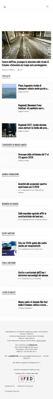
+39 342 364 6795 (30, 349)
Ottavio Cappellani (26, 308)
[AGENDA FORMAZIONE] (10, 172)
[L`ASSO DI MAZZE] (8, 290)
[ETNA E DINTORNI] (9, 260)
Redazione (5, 70)
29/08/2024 (11, 70)
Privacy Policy (25, 386)
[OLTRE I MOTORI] (8, 231)
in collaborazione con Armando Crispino (33, 219)
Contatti (10, 386)
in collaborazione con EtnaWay (30, 278)
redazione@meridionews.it (28, 347)
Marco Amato (24, 161)
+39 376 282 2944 (30, 351)
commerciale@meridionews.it (30, 356)
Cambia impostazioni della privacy (26, 370)
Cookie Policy (12, 391)
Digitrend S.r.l (35, 363)
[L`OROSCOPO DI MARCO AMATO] (14, 142)
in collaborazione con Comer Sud (31, 249)
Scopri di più (41, 341)
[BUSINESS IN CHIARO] (10, 201)
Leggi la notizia (23, 92)
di (19, 161)
